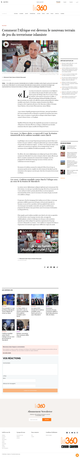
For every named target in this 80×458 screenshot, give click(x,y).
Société (26, 13)
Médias (43, 13)
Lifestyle (57, 13)
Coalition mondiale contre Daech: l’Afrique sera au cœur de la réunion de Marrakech (33, 180)
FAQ (32, 435)
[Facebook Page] (67, 432)
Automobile (4, 443)
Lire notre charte (7, 353)
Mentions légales (49, 435)
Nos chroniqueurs (5, 448)
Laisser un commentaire (30, 390)
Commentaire (6, 363)
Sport (48, 13)
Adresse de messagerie (9, 383)
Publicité (18, 436)
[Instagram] (77, 432)
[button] (77, 455)
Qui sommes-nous (20, 435)
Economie (21, 13)
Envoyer (47, 419)
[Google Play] (74, 446)
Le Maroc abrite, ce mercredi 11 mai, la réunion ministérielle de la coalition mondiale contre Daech (33, 134)
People (52, 13)
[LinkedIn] (74, 432)
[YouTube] (72, 432)
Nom (4, 378)
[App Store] (65, 446)
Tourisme (62, 13)
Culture (38, 13)
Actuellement (4, 13)
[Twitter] (69, 432)
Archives (18, 438)
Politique (16, 13)
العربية (77, 2)
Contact (32, 436)
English (65, 2)
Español (71, 2)
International (32, 13)
